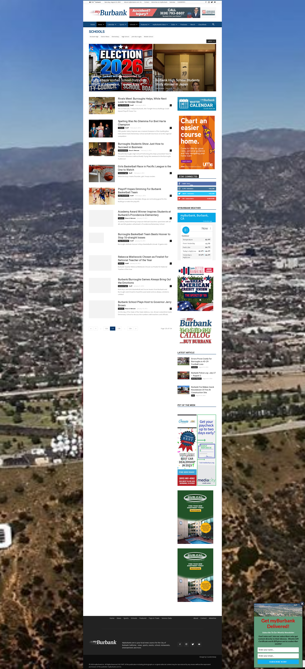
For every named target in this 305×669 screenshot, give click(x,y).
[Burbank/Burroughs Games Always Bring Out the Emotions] (100, 285)
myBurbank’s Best (159, 24)
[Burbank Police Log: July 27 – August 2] (183, 367)
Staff (132, 105)
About (195, 575)
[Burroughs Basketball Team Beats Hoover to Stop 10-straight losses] (96, 238)
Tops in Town (154, 575)
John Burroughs (137, 36)
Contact (146, 2)
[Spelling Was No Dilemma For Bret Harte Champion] (101, 128)
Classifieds (202, 24)
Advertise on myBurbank (159, 2)
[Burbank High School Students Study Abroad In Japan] (184, 71)
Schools (132, 24)
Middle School (148, 36)
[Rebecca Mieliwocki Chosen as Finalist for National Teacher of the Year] (100, 263)
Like (191, 178)
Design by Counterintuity (208, 613)
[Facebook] (206, 2)
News (100, 24)
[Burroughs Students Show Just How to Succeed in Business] (102, 149)
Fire (193, 387)
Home (93, 24)
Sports (122, 24)
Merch (193, 24)
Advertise (212, 575)
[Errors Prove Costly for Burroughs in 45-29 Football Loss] (183, 353)
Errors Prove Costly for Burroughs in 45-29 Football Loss (201, 353)
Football (194, 359)
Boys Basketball (123, 105)
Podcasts (183, 24)
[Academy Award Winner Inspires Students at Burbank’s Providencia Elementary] (101, 218)
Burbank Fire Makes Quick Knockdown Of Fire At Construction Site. (202, 382)
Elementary (115, 36)
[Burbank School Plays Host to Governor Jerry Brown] (102, 309)
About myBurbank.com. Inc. (133, 2)
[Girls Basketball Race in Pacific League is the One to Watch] (102, 173)
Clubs (173, 24)
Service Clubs (167, 575)
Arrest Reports (196, 370)
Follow (211, 181)
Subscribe (210, 191)
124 (106, 329)
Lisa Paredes (159, 88)
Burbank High (94, 36)
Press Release (96, 88)
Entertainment (123, 150)
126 (119, 329)
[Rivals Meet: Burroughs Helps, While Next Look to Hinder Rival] (102, 105)
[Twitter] (212, 2)
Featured (144, 24)
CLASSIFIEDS (181, 2)
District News (105, 36)
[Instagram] (209, 2)
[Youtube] (215, 2)
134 (130, 329)
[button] (213, 25)
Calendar (172, 2)
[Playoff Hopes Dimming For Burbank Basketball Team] (102, 196)
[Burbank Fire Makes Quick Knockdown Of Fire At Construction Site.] (183, 382)
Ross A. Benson (134, 150)
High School (125, 36)
